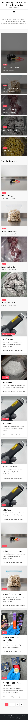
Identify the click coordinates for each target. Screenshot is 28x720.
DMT (4, 461)
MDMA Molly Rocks (9, 109)
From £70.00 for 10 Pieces (8, 70)
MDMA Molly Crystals (10, 130)
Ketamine (5, 377)
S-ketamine (7, 382)
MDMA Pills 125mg (9, 151)
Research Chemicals (8, 334)
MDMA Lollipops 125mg (11, 68)
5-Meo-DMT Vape (10, 466)
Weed (4, 632)
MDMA (4, 64)
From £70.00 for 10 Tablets (9, 153)
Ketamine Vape (9, 423)
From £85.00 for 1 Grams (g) (9, 112)
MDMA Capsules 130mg (11, 88)
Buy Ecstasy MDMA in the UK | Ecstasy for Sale (14, 3)
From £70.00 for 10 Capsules (9, 91)
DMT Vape (7, 510)
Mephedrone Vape (10, 339)
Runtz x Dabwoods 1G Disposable (11, 638)
